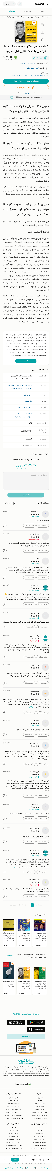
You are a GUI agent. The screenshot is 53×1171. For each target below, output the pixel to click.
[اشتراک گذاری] (42, 24)
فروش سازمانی (39, 1107)
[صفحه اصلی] (39, 4)
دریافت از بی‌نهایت (24, 87)
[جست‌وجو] (19, 3)
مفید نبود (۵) (29, 627)
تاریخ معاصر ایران (39, 1137)
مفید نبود (29, 712)
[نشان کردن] (42, 40)
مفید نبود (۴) (29, 657)
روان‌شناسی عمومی (17, 388)
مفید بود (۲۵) (42, 604)
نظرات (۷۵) (11, 11)
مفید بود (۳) (43, 818)
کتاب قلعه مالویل (13, 1101)
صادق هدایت (13, 1137)
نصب (26, 361)
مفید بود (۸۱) (42, 551)
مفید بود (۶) (43, 735)
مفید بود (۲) (43, 796)
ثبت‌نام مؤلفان (30, 1168)
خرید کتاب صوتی (26, 81)
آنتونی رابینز (27, 395)
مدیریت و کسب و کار (27, 17)
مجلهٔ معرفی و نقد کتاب (39, 1118)
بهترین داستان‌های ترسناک (13, 1145)
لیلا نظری (28, 401)
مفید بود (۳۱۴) (42, 526)
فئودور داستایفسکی (13, 1139)
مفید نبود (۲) (29, 577)
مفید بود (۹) (43, 683)
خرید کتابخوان (39, 1110)
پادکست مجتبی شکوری (13, 1142)
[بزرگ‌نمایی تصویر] (17, 40)
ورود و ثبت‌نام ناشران (42, 1168)
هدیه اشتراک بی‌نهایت (39, 1115)
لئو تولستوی (13, 1131)
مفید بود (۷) (43, 712)
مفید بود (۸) (43, 764)
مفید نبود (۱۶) (29, 551)
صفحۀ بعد (13, 905)
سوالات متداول (9, 1168)
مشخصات (27, 11)
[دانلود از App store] (16, 1022)
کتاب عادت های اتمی (13, 1104)
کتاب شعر (39, 1134)
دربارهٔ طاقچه (39, 1101)
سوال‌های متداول (39, 1104)
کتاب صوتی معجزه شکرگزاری (13, 1118)
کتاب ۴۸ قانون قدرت (13, 1107)
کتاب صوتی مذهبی (39, 1142)
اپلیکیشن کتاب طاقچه (39, 1113)
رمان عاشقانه (13, 1134)
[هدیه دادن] (42, 32)
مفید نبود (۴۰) (29, 526)
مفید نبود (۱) (29, 604)
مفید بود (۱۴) (42, 657)
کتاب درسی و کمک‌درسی (39, 1148)
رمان (39, 1128)
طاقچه (48, 17)
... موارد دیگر (26, 1036)
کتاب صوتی (40, 17)
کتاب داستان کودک (39, 1145)
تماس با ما (39, 1098)
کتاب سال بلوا (13, 1098)
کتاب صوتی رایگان (39, 1139)
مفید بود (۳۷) (42, 577)
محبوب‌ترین (7, 503)
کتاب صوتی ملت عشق (13, 1110)
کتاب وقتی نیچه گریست (13, 1115)
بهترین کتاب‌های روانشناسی (13, 1148)
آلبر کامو (13, 1128)
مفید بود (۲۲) (42, 627)
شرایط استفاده (20, 1168)
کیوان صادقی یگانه (25, 407)
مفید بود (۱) (42, 842)
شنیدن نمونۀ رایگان (38, 58)
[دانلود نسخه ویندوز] (36, 1029)
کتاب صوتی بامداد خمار (13, 1113)
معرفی (42, 11)
